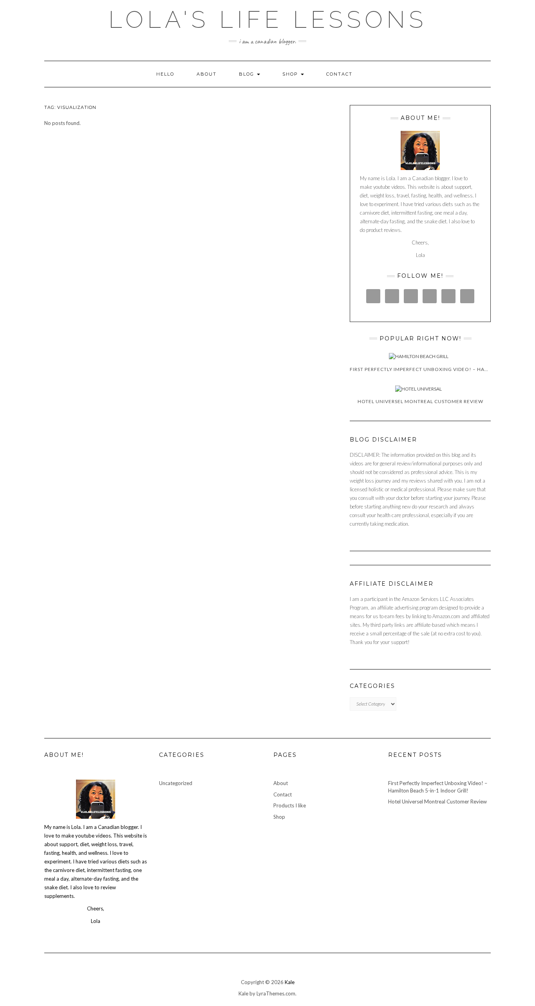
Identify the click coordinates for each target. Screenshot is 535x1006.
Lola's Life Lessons (267, 19)
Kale (290, 982)
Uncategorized (175, 783)
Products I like (289, 805)
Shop (291, 74)
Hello (165, 74)
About (207, 74)
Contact (339, 74)
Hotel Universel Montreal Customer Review (437, 801)
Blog (247, 74)
